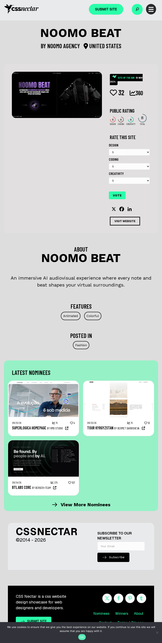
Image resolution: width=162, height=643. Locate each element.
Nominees (101, 613)
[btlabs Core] (43, 442)
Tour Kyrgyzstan (100, 427)
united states (104, 45)
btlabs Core (21, 487)
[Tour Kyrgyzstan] (118, 382)
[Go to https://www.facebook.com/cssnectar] (118, 598)
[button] (137, 9)
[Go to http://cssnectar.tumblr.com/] (141, 598)
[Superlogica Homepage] (43, 382)
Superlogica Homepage (29, 427)
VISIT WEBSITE (125, 221)
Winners (121, 613)
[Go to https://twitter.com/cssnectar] (107, 598)
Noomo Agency (64, 45)
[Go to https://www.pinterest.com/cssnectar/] (130, 598)
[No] (157, 633)
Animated (70, 316)
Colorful (93, 316)
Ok (82, 637)
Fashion (81, 345)
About (138, 613)
